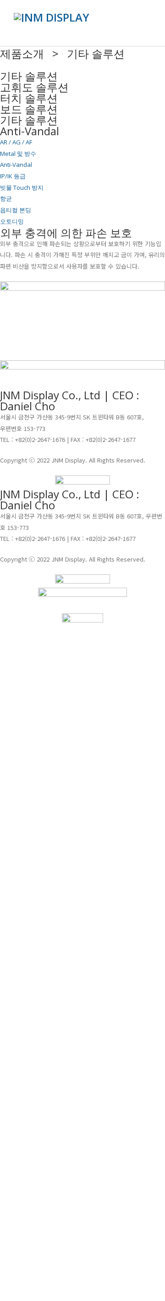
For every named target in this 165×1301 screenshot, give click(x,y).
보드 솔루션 (29, 108)
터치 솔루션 (29, 97)
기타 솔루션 (29, 119)
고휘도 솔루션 (34, 86)
